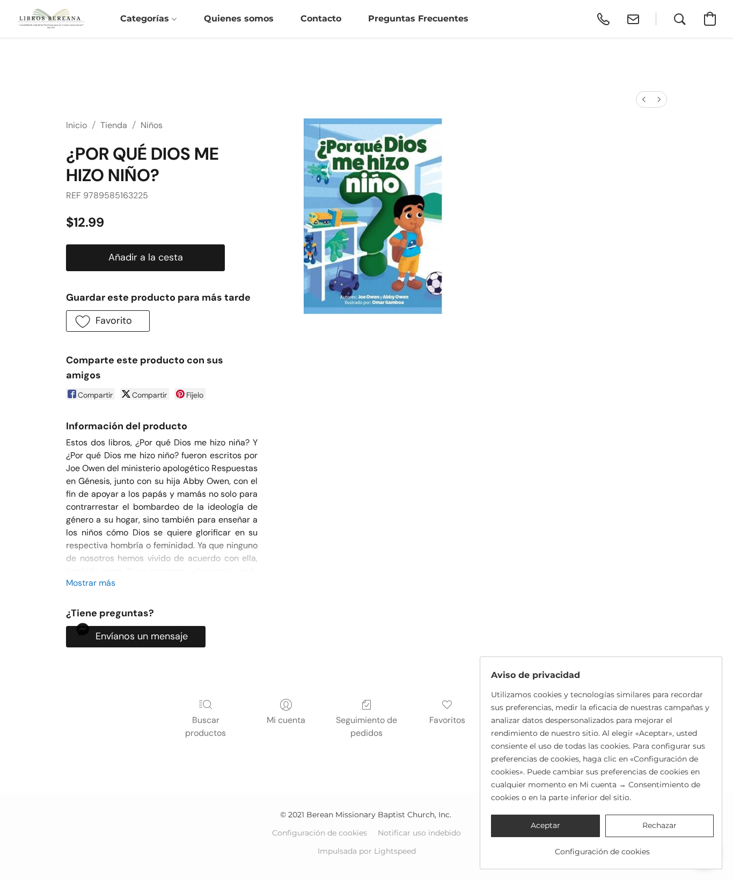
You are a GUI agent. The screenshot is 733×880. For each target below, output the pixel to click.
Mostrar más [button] (90, 582)
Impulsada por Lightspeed (367, 851)
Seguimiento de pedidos (366, 726)
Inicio (76, 125)
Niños (152, 125)
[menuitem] (643, 99)
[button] (50, 18)
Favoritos (447, 720)
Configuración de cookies (319, 833)
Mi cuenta (286, 720)
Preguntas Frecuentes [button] (418, 18)
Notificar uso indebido (419, 833)
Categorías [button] (146, 18)
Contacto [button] (320, 18)
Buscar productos (205, 726)
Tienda (113, 125)
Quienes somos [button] (239, 18)
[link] (602, 847)
